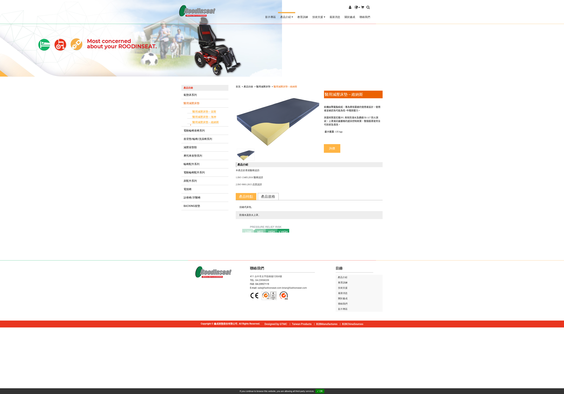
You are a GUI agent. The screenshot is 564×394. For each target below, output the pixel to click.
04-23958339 (262, 280)
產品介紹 (342, 277)
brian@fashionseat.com (294, 287)
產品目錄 (248, 86)
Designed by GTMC (276, 324)
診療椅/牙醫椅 (192, 197)
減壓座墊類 (190, 147)
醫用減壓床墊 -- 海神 (204, 116)
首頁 (238, 86)
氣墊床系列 (190, 94)
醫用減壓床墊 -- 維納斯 (205, 122)
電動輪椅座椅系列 (194, 130)
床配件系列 (190, 180)
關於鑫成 (350, 17)
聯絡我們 (365, 17)
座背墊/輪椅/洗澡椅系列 (198, 138)
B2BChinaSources (352, 324)
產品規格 (268, 197)
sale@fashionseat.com (269, 287)
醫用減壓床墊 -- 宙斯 (204, 111)
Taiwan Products (302, 324)
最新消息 (335, 17)
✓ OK (320, 391)
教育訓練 (302, 17)
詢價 (332, 148)
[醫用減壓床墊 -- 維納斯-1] (278, 118)
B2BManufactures (326, 324)
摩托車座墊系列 (193, 155)
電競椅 (188, 189)
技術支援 (343, 287)
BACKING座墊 (192, 205)
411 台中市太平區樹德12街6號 (266, 276)
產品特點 (246, 197)
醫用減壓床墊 (191, 103)
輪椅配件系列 (191, 164)
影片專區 (270, 17)
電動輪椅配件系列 (194, 172)
